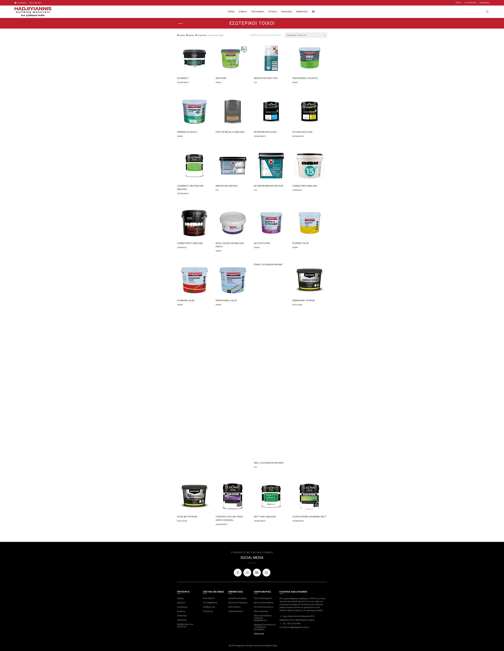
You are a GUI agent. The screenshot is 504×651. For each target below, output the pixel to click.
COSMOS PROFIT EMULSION (190, 243)
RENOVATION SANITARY (227, 186)
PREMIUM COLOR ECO (187, 132)
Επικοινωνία (484, 3)
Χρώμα (191, 35)
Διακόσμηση (182, 607)
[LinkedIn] (266, 572)
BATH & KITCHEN (262, 243)
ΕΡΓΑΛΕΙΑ (272, 12)
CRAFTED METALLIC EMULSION (230, 132)
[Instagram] (247, 572)
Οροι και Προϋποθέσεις (264, 603)
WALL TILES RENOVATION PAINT (269, 463)
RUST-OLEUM (297, 305)
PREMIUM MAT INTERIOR (303, 300)
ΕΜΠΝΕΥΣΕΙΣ (302, 12)
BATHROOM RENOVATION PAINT (269, 186)
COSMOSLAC (297, 190)
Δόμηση (180, 598)
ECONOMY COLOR (300, 243)
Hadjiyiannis (241, 646)
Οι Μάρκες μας (209, 607)
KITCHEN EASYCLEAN (302, 132)
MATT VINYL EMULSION (265, 517)
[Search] (487, 12)
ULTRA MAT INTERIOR (187, 517)
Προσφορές (182, 620)
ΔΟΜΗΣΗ (243, 12)
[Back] (180, 23)
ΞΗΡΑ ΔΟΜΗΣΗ (257, 12)
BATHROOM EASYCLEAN (265, 132)
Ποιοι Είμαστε (209, 598)
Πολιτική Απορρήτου (263, 598)
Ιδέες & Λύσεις (234, 607)
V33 (255, 82)
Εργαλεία (181, 611)
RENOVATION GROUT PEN (265, 78)
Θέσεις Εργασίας (261, 611)
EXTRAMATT (183, 78)
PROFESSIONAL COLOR (226, 300)
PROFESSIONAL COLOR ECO (305, 78)
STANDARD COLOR (185, 300)
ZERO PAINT (221, 78)
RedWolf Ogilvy (271, 646)
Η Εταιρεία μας (470, 3)
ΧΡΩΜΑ (231, 12)
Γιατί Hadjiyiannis (210, 603)
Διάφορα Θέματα (235, 611)
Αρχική (458, 3)
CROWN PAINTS (183, 82)
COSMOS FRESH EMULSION (304, 186)
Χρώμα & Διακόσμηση (237, 598)
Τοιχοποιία (202, 35)
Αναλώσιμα (182, 616)
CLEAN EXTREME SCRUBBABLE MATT (309, 517)
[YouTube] (257, 572)
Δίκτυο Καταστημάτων (263, 607)
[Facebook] (238, 572)
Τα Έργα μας (208, 611)
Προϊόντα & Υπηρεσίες (237, 603)
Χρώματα (181, 603)
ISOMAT (219, 82)
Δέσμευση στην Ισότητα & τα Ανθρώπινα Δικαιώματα (264, 627)
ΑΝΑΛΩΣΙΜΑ (286, 12)
